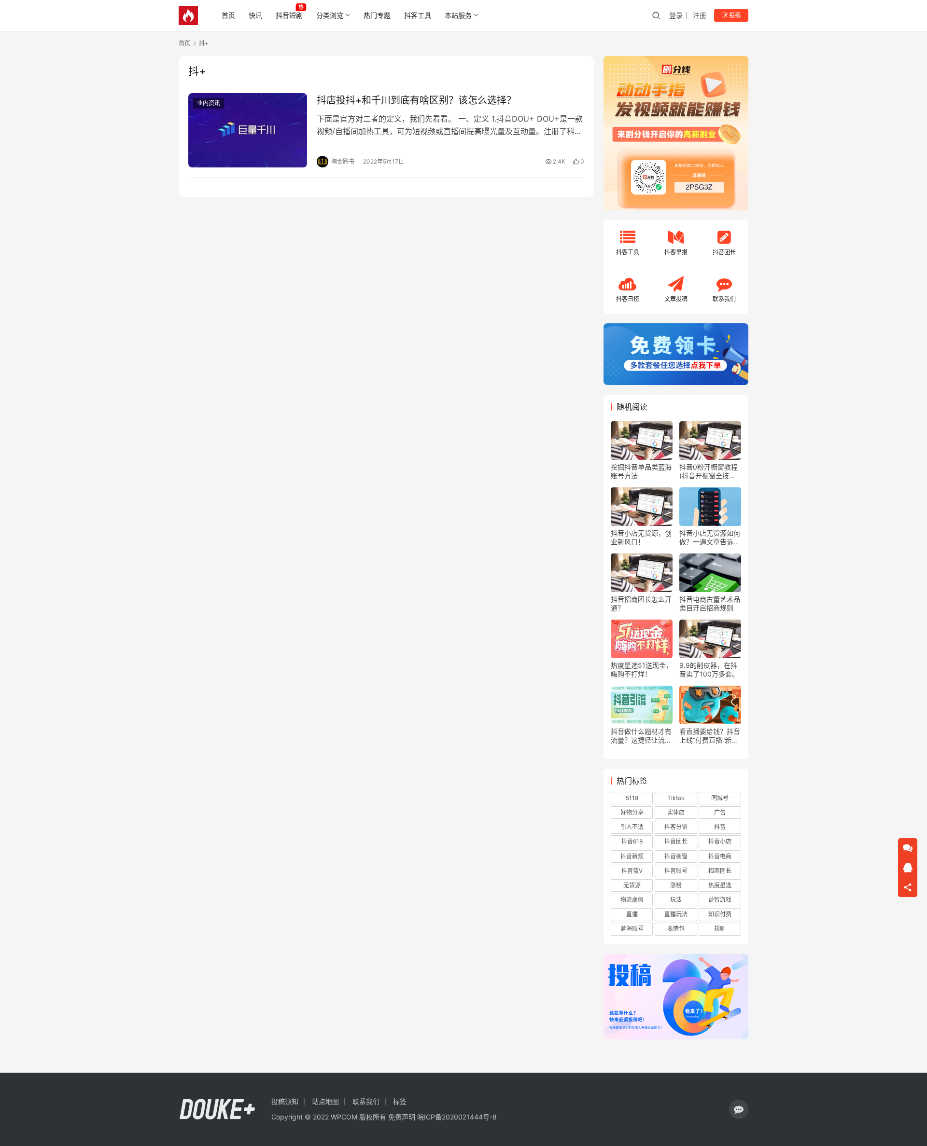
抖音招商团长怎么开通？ (641, 603)
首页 (228, 15)
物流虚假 (632, 899)
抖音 (720, 826)
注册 (699, 15)
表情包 (676, 928)
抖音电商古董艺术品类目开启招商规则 (709, 603)
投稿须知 (284, 1101)
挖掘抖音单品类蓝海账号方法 (641, 471)
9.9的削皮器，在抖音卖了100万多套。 (709, 669)
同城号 (720, 797)
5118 (632, 797)
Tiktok (676, 797)
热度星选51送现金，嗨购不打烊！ (642, 669)
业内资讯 (208, 103)
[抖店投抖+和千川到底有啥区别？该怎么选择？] (247, 130)
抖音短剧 (289, 15)
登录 (676, 15)
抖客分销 (676, 826)
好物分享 (632, 812)
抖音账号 (676, 870)
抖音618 (632, 841)
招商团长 (719, 870)
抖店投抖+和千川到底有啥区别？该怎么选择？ (416, 100)
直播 (632, 914)
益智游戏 (719, 899)
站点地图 (325, 1101)
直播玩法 (676, 914)
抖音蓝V (632, 870)
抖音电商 (719, 856)
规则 (720, 928)
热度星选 (719, 885)
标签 (400, 1101)
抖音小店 (719, 841)
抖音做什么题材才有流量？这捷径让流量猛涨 (641, 736)
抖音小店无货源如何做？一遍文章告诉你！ (709, 537)
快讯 (255, 15)
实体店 (676, 812)
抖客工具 (417, 15)
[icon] (738, 1109)
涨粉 (676, 885)
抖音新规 (632, 856)
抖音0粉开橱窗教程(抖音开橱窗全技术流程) (708, 471)
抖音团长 (676, 841)
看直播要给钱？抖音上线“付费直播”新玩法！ (709, 736)
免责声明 (401, 1117)
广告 (720, 812)
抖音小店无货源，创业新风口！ (641, 537)
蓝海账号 (632, 928)
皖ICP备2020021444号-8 (457, 1117)
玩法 (676, 899)
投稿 (734, 15)
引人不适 (632, 826)
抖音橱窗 (676, 856)
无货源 (632, 885)
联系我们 (365, 1101)
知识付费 (719, 914)
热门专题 (377, 15)
